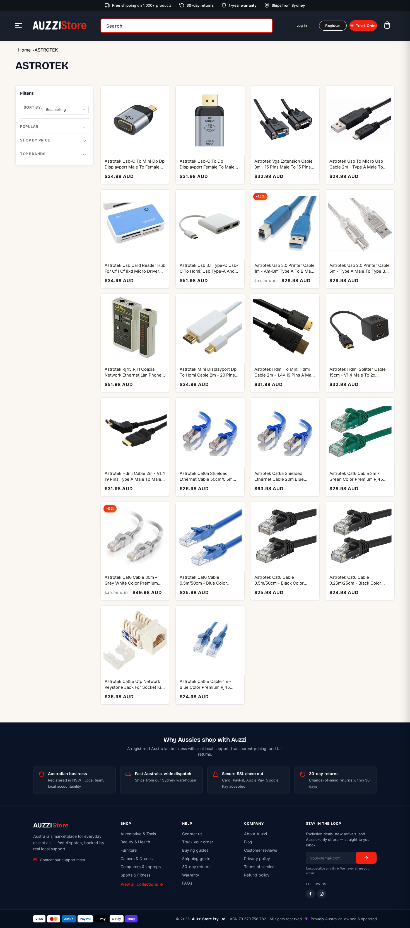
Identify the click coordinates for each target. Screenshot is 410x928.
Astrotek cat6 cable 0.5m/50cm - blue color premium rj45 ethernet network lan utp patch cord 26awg (208, 580)
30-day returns (196, 866)
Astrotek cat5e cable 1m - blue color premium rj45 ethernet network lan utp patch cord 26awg (205, 684)
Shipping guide (196, 858)
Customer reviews (260, 850)
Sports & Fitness (135, 875)
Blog (248, 841)
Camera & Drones (136, 858)
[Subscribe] (366, 858)
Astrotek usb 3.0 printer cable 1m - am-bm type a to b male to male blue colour (284, 268)
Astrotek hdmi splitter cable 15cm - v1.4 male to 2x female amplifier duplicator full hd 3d (357, 372)
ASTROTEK (46, 50)
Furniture (128, 850)
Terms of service (259, 866)
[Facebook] (310, 893)
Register (332, 25)
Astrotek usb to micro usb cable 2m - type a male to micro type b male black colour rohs (356, 164)
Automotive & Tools (138, 833)
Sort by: (33, 107)
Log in (301, 25)
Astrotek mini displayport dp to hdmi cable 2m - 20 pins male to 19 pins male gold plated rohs (208, 372)
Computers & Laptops (140, 866)
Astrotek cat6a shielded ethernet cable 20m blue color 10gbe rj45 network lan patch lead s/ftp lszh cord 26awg (284, 476)
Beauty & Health (135, 841)
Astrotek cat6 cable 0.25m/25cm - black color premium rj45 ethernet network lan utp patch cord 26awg (357, 580)
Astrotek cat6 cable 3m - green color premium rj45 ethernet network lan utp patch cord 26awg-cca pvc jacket (356, 476)
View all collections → (141, 884)
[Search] (266, 25)
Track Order (366, 25)
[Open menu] (18, 26)
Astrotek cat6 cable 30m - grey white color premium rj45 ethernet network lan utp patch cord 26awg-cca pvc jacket (132, 580)
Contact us (192, 833)
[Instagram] (321, 893)
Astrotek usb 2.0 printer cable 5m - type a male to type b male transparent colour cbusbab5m (359, 268)
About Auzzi (255, 833)
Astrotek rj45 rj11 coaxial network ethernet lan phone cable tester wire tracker (133, 372)
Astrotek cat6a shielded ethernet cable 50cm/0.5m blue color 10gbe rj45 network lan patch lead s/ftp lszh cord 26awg (209, 476)
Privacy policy (257, 858)
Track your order (197, 841)
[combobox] (186, 25)
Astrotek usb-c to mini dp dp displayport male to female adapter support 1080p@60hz (135, 164)
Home (24, 50)
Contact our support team (62, 860)
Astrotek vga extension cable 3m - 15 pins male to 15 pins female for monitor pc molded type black (283, 164)
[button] (387, 25)
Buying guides (195, 850)
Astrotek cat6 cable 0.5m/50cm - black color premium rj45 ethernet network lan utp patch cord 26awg (282, 580)
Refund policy (256, 875)
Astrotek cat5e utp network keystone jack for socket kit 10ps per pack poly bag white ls (134, 684)
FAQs (187, 883)
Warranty (190, 875)
